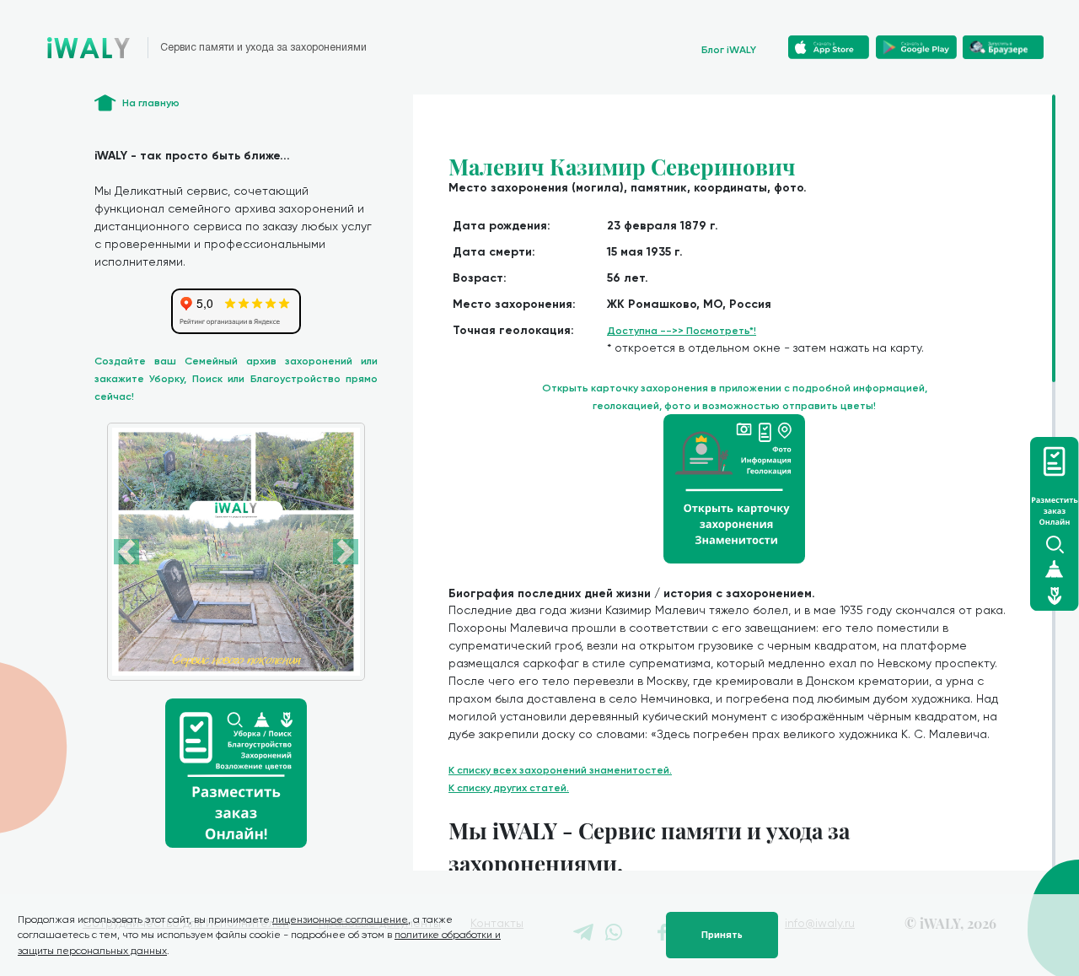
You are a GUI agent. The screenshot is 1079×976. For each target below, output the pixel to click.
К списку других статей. (508, 788)
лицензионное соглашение (340, 919)
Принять (722, 935)
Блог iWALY (728, 50)
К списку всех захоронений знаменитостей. (560, 770)
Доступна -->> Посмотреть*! (681, 331)
